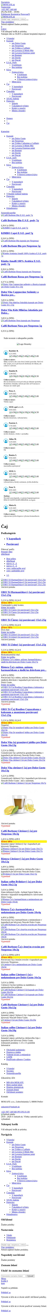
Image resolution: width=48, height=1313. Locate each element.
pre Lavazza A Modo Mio (22, 50)
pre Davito (16, 58)
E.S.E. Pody (11, 62)
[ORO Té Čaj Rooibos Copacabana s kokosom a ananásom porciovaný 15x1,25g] (24, 689)
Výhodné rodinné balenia (17, 194)
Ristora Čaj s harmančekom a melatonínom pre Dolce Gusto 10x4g (21, 911)
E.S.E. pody (11, 158)
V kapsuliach (17, 86)
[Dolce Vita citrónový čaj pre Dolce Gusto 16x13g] (23, 758)
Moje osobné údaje (14, 1085)
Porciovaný (16, 89)
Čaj (7, 84)
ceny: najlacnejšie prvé (15, 568)
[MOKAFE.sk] (8, 4)
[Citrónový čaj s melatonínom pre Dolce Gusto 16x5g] (24, 967)
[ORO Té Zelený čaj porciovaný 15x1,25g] (20, 635)
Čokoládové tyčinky (20, 106)
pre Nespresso (18, 46)
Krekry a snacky (19, 108)
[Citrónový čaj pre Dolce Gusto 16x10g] (18, 1020)
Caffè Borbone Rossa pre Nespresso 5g (22, 276)
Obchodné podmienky (15, 1050)
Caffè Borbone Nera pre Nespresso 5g (21, 325)
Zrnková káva (17, 72)
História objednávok (14, 1087)
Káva (8, 70)
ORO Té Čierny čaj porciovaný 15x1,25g (23, 620)
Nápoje (15, 103)
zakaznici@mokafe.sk (10, 1107)
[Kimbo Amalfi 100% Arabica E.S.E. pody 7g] (24, 256)
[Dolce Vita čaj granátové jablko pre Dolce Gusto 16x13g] (24, 730)
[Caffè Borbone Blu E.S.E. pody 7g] (17, 215)
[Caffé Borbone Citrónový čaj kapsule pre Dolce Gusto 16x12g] (24, 992)
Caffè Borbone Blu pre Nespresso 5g (21, 246)
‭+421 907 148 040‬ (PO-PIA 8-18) (15, 1112)
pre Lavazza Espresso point (23, 53)
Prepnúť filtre (6, 552)
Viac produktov (7, 22)
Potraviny (10, 101)
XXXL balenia (12, 98)
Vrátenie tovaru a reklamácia (18, 1054)
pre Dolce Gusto (19, 43)
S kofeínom (16, 65)
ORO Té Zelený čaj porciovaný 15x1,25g (23, 644)
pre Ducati (16, 60)
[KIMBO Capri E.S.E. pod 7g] (14, 228)
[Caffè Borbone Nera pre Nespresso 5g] (20, 320)
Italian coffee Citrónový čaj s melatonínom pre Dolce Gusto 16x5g (21, 976)
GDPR (9, 1057)
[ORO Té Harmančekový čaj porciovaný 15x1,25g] (23, 580)
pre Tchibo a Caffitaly (21, 48)
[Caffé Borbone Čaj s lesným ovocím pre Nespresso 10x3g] (24, 927)
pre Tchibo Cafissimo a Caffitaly (25, 143)
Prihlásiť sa (6, 1292)
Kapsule (9, 41)
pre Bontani (17, 55)
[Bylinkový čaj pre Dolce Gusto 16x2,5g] (19, 874)
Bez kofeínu (17, 67)
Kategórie (5, 131)
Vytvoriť (30, 1276)
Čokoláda (10, 91)
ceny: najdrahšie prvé (15, 571)
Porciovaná (16, 96)
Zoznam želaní (12, 1090)
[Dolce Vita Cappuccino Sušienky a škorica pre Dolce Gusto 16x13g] (24, 287)
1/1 (7, 575)
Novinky (10, 1071)
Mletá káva (16, 82)
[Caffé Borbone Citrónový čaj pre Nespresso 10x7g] (23, 783)
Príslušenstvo (11, 208)
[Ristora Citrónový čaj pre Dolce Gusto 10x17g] (22, 849)
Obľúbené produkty (14, 1092)
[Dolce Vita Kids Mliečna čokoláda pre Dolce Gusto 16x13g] (24, 305)
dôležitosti (5, 554)
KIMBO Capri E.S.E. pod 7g (17, 233)
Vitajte (9, 1235)
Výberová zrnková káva (27, 79)
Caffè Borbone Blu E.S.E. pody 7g (20, 220)
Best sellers (11, 559)
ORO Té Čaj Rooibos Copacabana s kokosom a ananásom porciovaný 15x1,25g (21, 712)
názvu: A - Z (11, 563)
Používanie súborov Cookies (18, 1059)
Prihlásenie (11, 1237)
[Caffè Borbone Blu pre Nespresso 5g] (20, 241)
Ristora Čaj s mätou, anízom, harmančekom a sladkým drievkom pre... (23, 668)
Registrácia (11, 1240)
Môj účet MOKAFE (15, 1082)
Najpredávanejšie (8, 213)
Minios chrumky (19, 111)
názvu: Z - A (11, 566)
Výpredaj (10, 38)
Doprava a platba (13, 1052)
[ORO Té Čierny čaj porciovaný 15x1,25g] (19, 610)
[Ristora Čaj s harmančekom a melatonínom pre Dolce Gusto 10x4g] (24, 902)
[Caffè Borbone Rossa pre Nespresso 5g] (21, 271)
